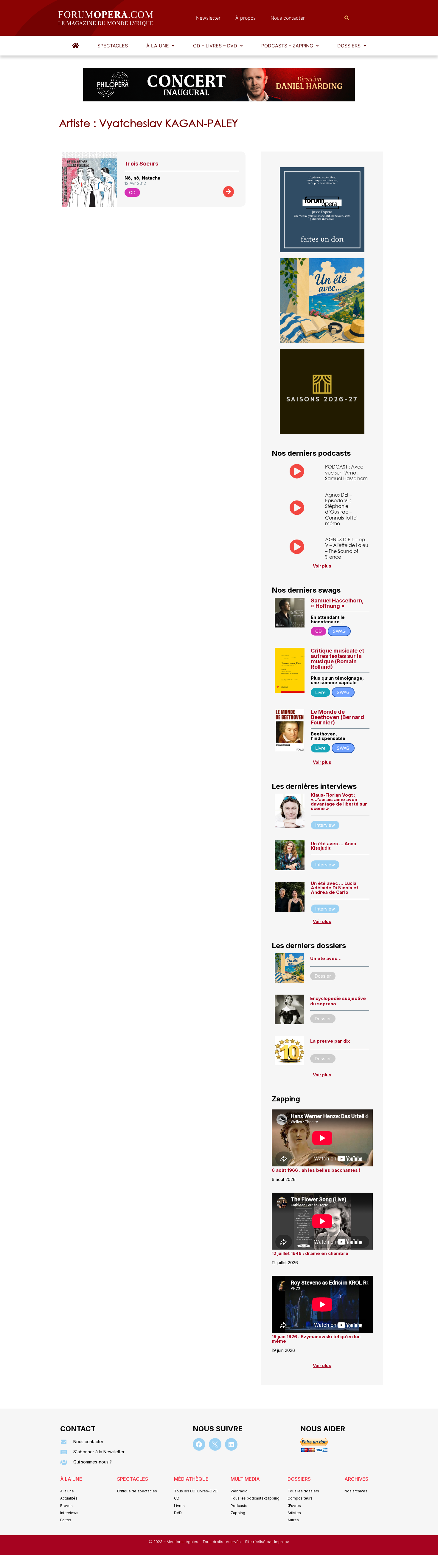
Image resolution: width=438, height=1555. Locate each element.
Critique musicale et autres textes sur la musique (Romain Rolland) (337, 658)
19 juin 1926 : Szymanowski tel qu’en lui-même (316, 1339)
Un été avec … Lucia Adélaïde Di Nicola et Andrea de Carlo (334, 887)
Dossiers (349, 46)
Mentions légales (183, 1541)
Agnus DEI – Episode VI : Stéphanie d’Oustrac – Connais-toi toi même (341, 508)
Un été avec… (325, 958)
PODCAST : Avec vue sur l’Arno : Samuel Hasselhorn (346, 472)
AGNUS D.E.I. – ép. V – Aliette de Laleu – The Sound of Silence (346, 548)
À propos (245, 18)
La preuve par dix (330, 1041)
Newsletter (208, 18)
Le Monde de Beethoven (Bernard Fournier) (337, 717)
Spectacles (112, 46)
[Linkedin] (231, 1444)
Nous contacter (288, 18)
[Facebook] (199, 1444)
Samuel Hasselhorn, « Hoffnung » (337, 603)
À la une (157, 46)
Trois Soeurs (141, 163)
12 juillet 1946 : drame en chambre (310, 1253)
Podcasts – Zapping (287, 46)
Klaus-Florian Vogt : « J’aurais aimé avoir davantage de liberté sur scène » (339, 801)
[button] (160, 45)
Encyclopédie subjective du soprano (338, 1001)
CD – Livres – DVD (215, 46)
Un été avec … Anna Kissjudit (333, 846)
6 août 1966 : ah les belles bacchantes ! (316, 1170)
